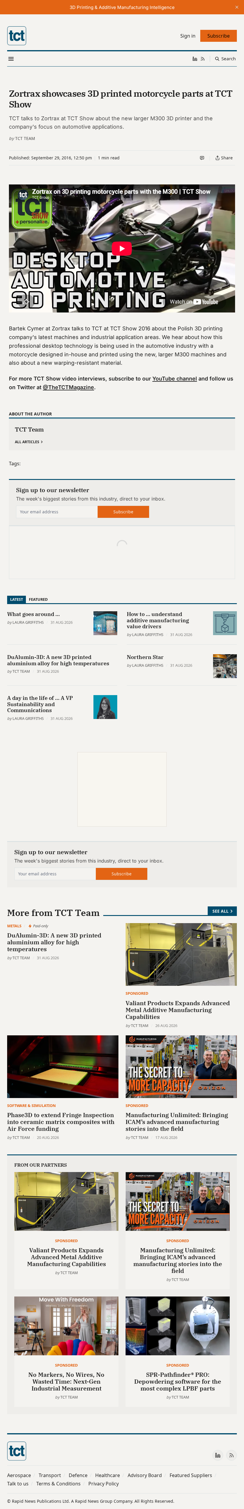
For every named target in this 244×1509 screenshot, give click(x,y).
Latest (16, 599)
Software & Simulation (31, 1105)
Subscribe (123, 512)
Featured (38, 599)
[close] (237, 7)
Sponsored (137, 993)
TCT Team (25, 138)
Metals (14, 926)
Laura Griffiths (28, 622)
